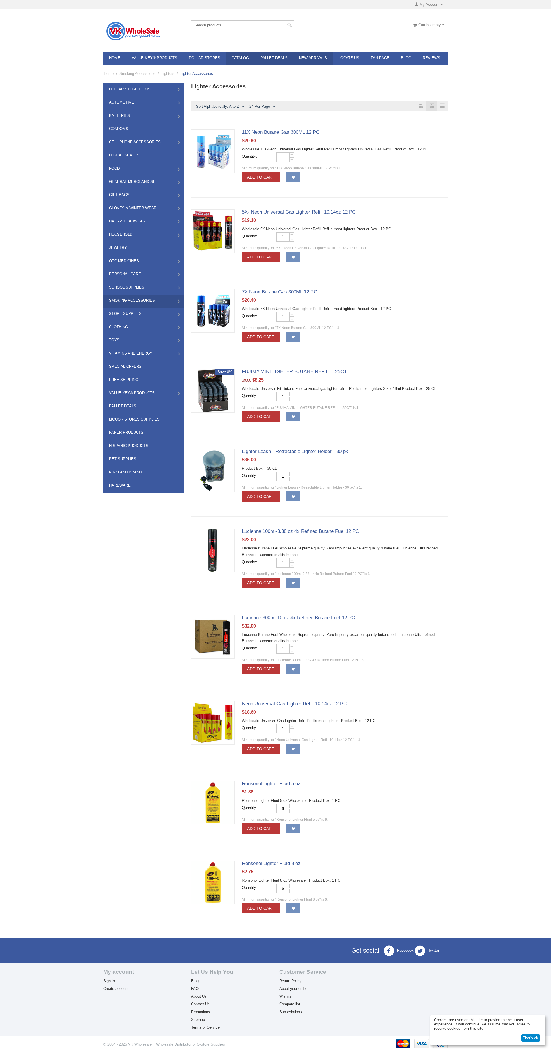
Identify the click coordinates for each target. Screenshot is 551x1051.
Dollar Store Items (130, 89)
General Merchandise (132, 181)
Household (120, 234)
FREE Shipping (123, 380)
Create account (116, 988)
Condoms (118, 129)
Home (114, 58)
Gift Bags (119, 195)
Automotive (121, 102)
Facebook (405, 951)
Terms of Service (205, 1027)
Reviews (431, 58)
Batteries (119, 115)
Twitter (433, 951)
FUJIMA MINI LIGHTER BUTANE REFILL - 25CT (294, 371)
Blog (406, 58)
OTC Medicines (124, 261)
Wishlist (285, 996)
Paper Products (126, 432)
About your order (293, 988)
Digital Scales (124, 155)
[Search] (289, 25)
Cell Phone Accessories (135, 142)
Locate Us (348, 58)
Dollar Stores (204, 58)
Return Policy (290, 981)
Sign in (109, 981)
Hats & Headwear (127, 221)
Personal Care (125, 274)
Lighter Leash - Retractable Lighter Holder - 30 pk (295, 451)
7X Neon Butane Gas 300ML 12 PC (279, 292)
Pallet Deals (274, 58)
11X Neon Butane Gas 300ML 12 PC (280, 132)
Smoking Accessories (137, 73)
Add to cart (260, 177)
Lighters (167, 73)
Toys (114, 340)
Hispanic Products (128, 446)
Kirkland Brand (125, 472)
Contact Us (200, 1004)
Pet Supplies (122, 459)
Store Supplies (125, 313)
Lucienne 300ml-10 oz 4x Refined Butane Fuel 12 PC (298, 617)
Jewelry (118, 247)
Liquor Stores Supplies (134, 419)
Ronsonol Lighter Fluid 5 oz (271, 783)
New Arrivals (313, 58)
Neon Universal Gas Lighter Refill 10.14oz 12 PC (294, 704)
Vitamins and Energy (130, 353)
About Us (199, 996)
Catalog (240, 58)
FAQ (195, 988)
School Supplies (126, 287)
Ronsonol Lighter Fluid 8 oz (271, 863)
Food (114, 168)
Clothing (118, 327)
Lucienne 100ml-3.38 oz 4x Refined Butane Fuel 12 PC (300, 531)
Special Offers (125, 366)
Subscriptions (290, 1012)
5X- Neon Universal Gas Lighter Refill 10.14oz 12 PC (299, 212)
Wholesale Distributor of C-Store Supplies (190, 1044)
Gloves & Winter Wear (132, 208)
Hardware (120, 485)
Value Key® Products (154, 58)
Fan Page (380, 58)
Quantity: (249, 156)
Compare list (289, 1004)
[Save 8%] (212, 390)
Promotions (200, 1012)
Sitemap (198, 1019)
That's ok (530, 1038)
